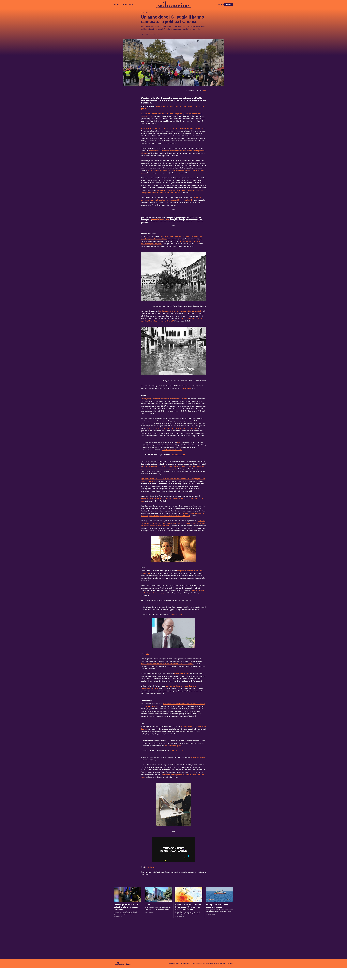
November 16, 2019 (175, 614)
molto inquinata (185, 388)
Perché (116, 4)
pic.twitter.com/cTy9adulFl (173, 746)
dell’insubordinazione (181, 674)
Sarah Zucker (150, 867)
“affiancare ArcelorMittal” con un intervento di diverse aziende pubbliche (167, 664)
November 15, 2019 (178, 455)
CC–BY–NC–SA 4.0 (175, 963)
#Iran (179, 442)
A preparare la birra (198, 757)
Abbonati (228, 4)
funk (147, 654)
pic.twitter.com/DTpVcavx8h (172, 450)
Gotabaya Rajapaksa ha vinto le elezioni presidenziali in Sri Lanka (164, 399)
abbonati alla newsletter (160, 219)
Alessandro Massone (149, 33)
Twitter (203, 90)
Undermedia (186, 963)
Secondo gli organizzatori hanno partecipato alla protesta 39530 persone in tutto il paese (172, 128)
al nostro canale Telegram (163, 106)
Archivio (124, 4)
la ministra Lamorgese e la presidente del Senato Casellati (180, 311)
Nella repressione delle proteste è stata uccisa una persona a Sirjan (173, 428)
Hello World (145, 12)
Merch (131, 4)
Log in (220, 4)
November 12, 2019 (177, 750)
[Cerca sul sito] (213, 4)
